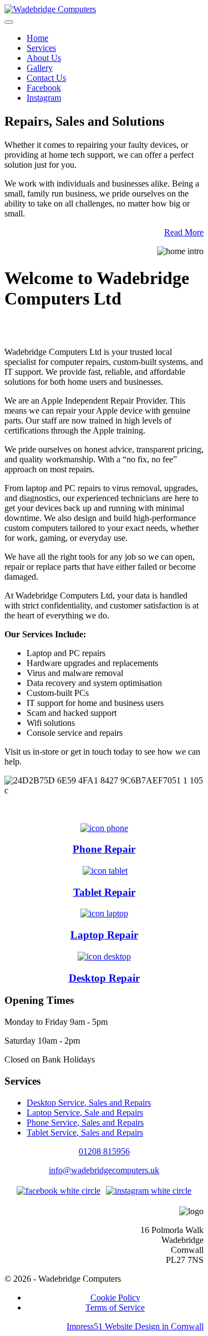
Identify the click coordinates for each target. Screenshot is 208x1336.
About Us (44, 58)
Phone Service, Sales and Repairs (85, 1122)
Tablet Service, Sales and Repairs (85, 1132)
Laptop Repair (104, 935)
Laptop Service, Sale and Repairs (85, 1112)
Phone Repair (104, 849)
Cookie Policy (115, 1297)
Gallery (40, 68)
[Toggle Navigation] (8, 22)
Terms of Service (115, 1307)
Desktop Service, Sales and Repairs (89, 1102)
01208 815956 (104, 1151)
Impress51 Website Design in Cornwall (135, 1326)
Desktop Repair (104, 978)
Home (37, 38)
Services (41, 48)
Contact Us (46, 77)
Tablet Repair (104, 892)
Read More (184, 232)
